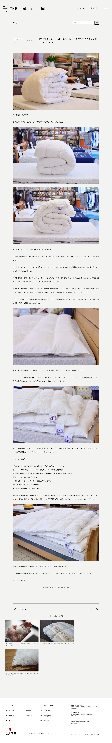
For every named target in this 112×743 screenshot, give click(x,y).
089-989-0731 (74, 715)
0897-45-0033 (74, 723)
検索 (97, 22)
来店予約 (94, 8)
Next (90, 609)
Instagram (47, 716)
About (11, 706)
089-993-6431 (74, 708)
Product (12, 716)
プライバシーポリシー (77, 734)
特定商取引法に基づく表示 (92, 734)
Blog (27, 706)
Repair (11, 721)
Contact (29, 716)
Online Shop (81, 8)
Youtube (46, 711)
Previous (23, 609)
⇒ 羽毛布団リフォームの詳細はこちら (56, 587)
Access (29, 711)
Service (11, 711)
